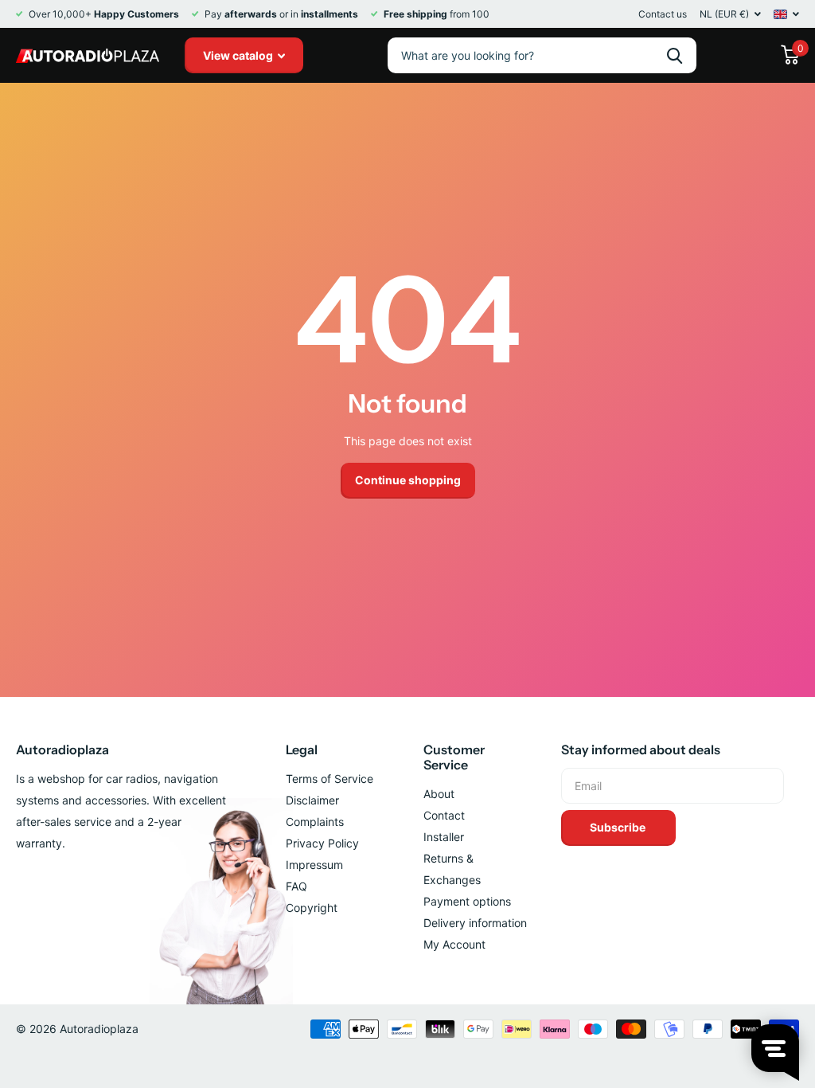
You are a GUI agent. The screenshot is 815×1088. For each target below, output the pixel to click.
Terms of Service (329, 778)
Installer (443, 836)
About (438, 793)
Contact (444, 815)
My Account (454, 944)
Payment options (467, 901)
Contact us (662, 14)
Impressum (314, 864)
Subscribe (619, 827)
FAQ (296, 886)
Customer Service (454, 757)
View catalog (239, 55)
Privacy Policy (322, 843)
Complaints (315, 821)
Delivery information (475, 922)
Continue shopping (408, 480)
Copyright (311, 907)
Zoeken (674, 55)
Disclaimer (312, 800)
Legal (302, 749)
